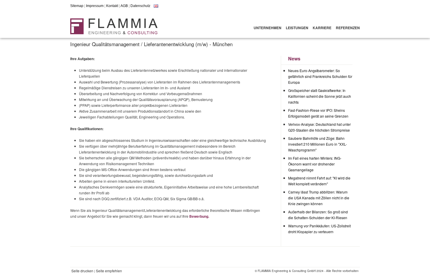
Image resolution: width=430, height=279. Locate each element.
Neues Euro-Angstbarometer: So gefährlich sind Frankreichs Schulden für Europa (320, 76)
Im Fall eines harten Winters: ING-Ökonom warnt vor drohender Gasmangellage (314, 164)
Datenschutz (140, 6)
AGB (124, 6)
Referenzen (348, 27)
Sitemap (76, 6)
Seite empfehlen (109, 270)
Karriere (322, 27)
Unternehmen (267, 27)
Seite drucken (82, 270)
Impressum (95, 6)
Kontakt (112, 6)
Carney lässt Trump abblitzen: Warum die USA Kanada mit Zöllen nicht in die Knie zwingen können (318, 197)
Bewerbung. (199, 216)
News (294, 58)
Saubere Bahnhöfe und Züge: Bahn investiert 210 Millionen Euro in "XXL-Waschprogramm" (317, 144)
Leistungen (297, 27)
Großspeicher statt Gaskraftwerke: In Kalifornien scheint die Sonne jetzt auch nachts (319, 96)
